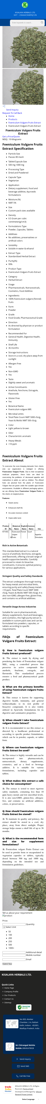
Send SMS (25, 1066)
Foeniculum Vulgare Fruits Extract (24, 122)
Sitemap (7, 1002)
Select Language (28, 1099)
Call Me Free (25, 1076)
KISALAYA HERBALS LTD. (25, 13)
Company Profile (11, 991)
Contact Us (9, 999)
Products (12, 119)
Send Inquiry (12, 109)
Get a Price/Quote (11, 136)
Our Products (10, 995)
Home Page (9, 988)
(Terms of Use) (28, 1089)
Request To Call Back (12, 113)
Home (11, 116)
